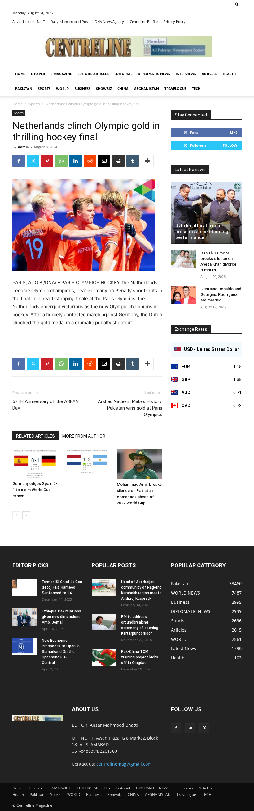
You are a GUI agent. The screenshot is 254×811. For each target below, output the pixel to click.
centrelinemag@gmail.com (124, 764)
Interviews (186, 73)
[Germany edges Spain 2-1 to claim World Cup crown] (35, 463)
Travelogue (175, 88)
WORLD (62, 88)
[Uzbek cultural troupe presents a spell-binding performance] (206, 213)
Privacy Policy (175, 21)
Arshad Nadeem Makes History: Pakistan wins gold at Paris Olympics (130, 408)
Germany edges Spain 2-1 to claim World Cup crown (34, 489)
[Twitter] (33, 161)
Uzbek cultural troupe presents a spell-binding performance (201, 231)
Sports (44, 88)
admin (23, 147)
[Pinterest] (47, 161)
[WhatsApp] (61, 161)
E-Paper (38, 73)
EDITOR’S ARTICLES (93, 73)
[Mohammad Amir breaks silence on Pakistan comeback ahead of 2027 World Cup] (139, 464)
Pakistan (23, 88)
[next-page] (26, 515)
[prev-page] (16, 515)
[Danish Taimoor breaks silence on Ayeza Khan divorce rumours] (183, 259)
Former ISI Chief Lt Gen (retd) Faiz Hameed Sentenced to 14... (62, 587)
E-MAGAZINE (61, 73)
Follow (230, 145)
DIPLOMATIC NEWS (154, 73)
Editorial (123, 73)
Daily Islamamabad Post (69, 21)
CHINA (123, 88)
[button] (237, 4)
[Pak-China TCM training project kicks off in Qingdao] (104, 657)
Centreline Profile (144, 21)
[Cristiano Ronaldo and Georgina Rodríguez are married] (183, 295)
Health (229, 73)
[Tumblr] (132, 161)
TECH (196, 88)
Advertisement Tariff (28, 21)
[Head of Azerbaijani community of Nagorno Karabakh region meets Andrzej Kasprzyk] (104, 587)
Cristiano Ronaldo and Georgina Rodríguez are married (220, 294)
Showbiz (104, 88)
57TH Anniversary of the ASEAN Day (45, 405)
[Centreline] (127, 46)
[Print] (118, 161)
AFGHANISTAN (146, 88)
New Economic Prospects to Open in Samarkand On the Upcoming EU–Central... (61, 651)
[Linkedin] (75, 161)
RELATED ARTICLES (35, 436)
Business (82, 88)
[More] (147, 161)
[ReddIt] (90, 161)
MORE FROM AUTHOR (83, 436)
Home (20, 73)
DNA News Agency (109, 21)
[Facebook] (18, 161)
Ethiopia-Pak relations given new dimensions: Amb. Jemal (61, 616)
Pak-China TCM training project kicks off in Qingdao (139, 657)
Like (233, 132)
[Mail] (190, 728)
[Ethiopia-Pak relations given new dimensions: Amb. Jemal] (24, 617)
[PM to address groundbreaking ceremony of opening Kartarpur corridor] (104, 622)
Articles (209, 73)
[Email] (104, 161)
